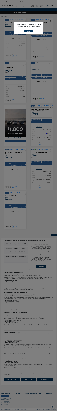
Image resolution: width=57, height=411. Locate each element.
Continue (28, 31)
